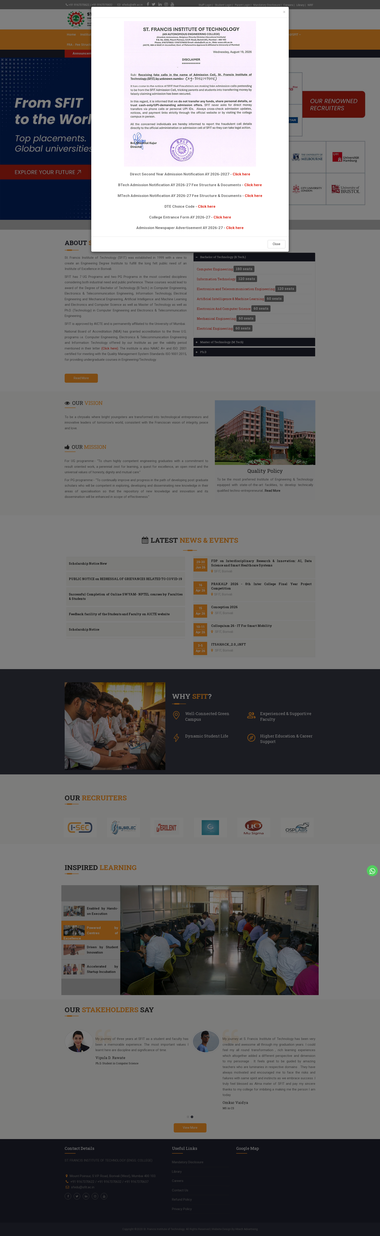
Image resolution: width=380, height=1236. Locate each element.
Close (276, 244)
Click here (241, 174)
